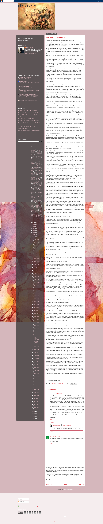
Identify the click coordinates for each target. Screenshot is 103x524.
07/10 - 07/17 (36, 310)
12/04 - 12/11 (36, 248)
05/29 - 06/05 (36, 329)
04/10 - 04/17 (36, 364)
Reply (51, 419)
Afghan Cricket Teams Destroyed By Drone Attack (29, 134)
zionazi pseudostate (35, 218)
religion (32, 202)
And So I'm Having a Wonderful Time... (28, 100)
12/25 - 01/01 (36, 239)
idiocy (39, 178)
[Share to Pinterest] (76, 384)
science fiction (35, 207)
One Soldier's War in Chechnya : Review (26, 126)
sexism (32, 210)
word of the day (35, 215)
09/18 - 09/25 (36, 282)
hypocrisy (33, 178)
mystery (36, 185)
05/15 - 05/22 (36, 349)
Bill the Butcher (27, 5)
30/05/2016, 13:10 (57, 436)
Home (65, 484)
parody (38, 191)
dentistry (38, 162)
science (38, 206)
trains (41, 211)
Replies (52, 422)
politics (33, 197)
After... (20, 101)
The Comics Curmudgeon (25, 77)
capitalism (33, 156)
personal (40, 192)
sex (40, 209)
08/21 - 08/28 (36, 295)
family (40, 168)
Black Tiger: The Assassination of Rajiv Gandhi (28, 112)
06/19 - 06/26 (36, 319)
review (38, 202)
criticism (32, 161)
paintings (37, 189)
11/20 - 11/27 (36, 255)
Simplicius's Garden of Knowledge (27, 94)
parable (32, 191)
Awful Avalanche (23, 81)
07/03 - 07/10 (36, 313)
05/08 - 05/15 (36, 352)
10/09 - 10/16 (36, 273)
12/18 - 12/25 (36, 242)
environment (33, 164)
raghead (36, 201)
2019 (33, 232)
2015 (33, 411)
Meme (34, 183)
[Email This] (70, 384)
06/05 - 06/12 (36, 325)
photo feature (34, 195)
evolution (36, 167)
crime (39, 160)
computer (40, 158)
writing (38, 216)
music (32, 185)
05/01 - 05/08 (36, 355)
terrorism (34, 211)
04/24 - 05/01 (36, 358)
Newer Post (49, 484)
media (41, 182)
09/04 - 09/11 (36, 289)
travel (33, 212)
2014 (33, 413)
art (39, 150)
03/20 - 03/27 (36, 373)
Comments (21, 501)
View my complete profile (30, 53)
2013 (33, 415)
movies (38, 184)
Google (40, 173)
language (39, 181)
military (38, 183)
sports (41, 210)
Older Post (81, 484)
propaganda (33, 199)
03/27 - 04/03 (36, 370)
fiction (50, 385)
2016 (33, 238)
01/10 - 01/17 (36, 404)
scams (32, 206)
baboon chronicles (35, 152)
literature (36, 182)
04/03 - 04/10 (36, 367)
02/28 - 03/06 (36, 383)
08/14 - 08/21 (36, 298)
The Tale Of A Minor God (35, 342)
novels (36, 188)
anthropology (33, 150)
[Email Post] (68, 383)
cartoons (40, 156)
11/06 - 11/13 (36, 261)
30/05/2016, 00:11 (59, 393)
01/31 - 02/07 (36, 395)
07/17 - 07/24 (36, 307)
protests (40, 199)
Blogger (54, 521)
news (32, 188)
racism (40, 200)
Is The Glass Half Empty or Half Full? (36, 337)
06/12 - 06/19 (36, 322)
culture (36, 161)
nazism (39, 187)
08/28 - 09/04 (36, 292)
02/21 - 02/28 (36, 386)
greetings (33, 174)
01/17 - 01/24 (36, 401)
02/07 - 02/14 (36, 392)
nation (40, 185)
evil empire (39, 165)
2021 (33, 228)
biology (39, 153)
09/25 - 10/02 (36, 279)
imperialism (34, 179)
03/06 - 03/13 (36, 380)
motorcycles (33, 184)
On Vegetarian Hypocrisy (23, 128)
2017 (33, 236)
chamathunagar (34, 158)
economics (38, 163)
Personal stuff (35, 332)
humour (33, 177)
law (31, 182)
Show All (40, 103)
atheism (32, 151)
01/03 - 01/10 (36, 407)
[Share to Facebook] (74, 384)
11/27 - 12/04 (36, 252)
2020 (33, 230)
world (32, 216)
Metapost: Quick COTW (24, 78)
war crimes (36, 214)
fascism (32, 170)
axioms (39, 151)
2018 (33, 234)
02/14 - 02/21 (36, 389)
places (40, 195)
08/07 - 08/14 (36, 301)
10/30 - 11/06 (36, 264)
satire (37, 205)
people (32, 192)
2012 (33, 416)
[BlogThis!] (72, 384)
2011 (33, 418)
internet (33, 181)
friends (36, 173)
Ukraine (37, 212)
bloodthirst (38, 154)
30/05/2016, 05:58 (67, 425)
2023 (33, 224)
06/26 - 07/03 (36, 316)
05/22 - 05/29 (36, 346)
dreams (32, 163)
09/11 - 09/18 (36, 285)
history (38, 175)
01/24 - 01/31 (36, 398)
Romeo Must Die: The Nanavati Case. (26, 118)
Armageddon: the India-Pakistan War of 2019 (27, 110)
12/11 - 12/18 (36, 245)
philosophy (37, 193)
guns (39, 174)
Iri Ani (51, 436)
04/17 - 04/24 (36, 361)
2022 (33, 226)
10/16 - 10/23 (36, 270)
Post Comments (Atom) (68, 489)
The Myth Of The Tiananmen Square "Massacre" (28, 120)
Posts (20, 499)
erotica (39, 164)
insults (41, 179)
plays (32, 196)
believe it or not (33, 153)
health (32, 175)
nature (35, 187)
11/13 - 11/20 (36, 258)
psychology (35, 200)
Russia (32, 205)
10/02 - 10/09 (36, 276)
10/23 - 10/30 (36, 267)
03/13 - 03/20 (36, 377)
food (36, 172)
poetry (37, 196)
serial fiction (33, 209)
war (41, 212)
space (37, 210)
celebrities (37, 157)
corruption (34, 159)
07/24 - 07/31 (36, 304)
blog (32, 154)
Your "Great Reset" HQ (24, 86)
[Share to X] (73, 384)
